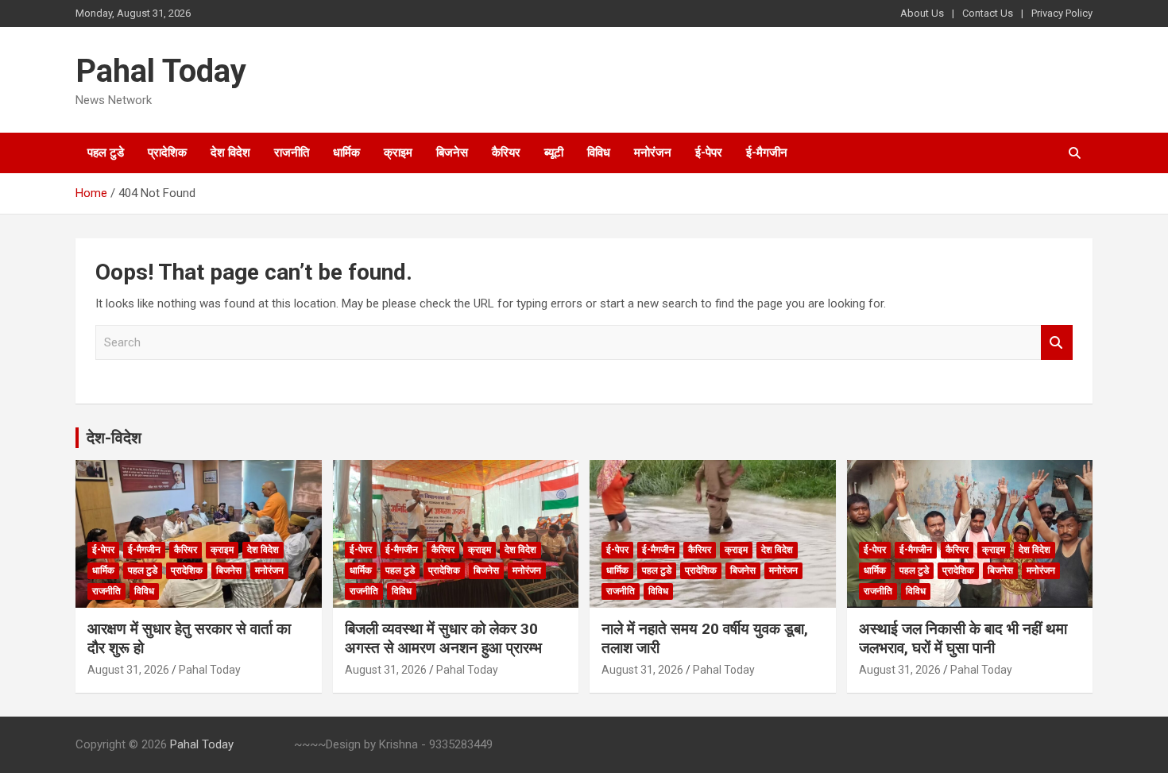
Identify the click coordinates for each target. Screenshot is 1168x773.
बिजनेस (452, 152)
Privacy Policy (1062, 13)
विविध (598, 152)
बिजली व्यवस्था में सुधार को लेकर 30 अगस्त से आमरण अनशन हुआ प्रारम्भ (443, 639)
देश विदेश (230, 152)
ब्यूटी (553, 152)
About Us (922, 13)
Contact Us (987, 13)
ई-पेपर (708, 152)
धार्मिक (346, 152)
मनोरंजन (652, 152)
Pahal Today (160, 71)
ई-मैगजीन (766, 152)
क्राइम (398, 152)
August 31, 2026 (128, 669)
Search (1057, 343)
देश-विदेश (114, 437)
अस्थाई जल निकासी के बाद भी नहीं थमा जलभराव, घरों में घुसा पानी (963, 639)
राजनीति (291, 152)
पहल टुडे (105, 152)
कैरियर (506, 152)
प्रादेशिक (167, 152)
